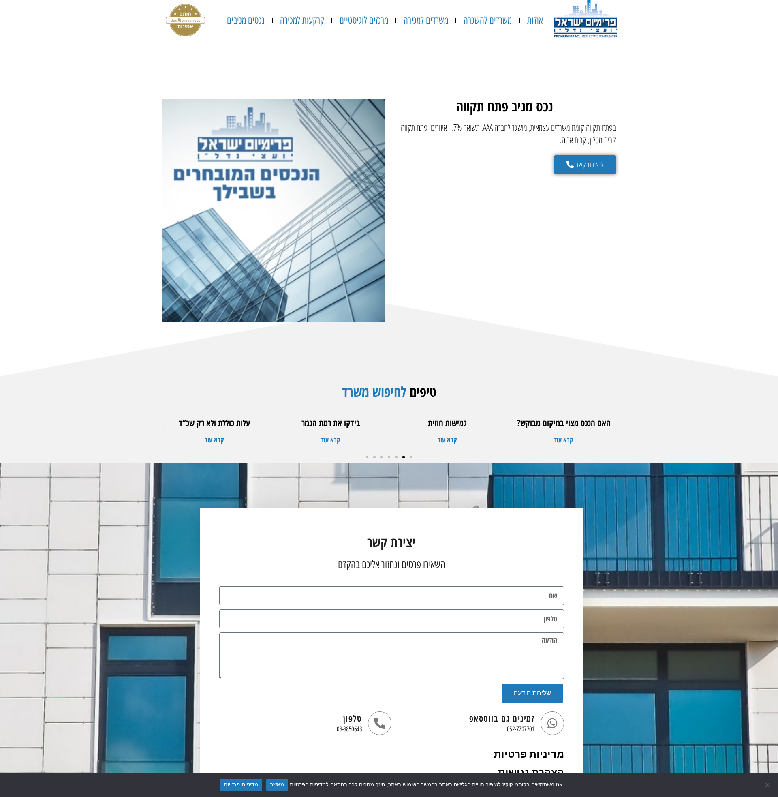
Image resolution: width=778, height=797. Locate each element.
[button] (563, 439)
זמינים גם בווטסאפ (502, 718)
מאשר (277, 784)
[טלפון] (379, 723)
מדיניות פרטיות (529, 754)
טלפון (352, 718)
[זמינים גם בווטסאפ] (552, 723)
